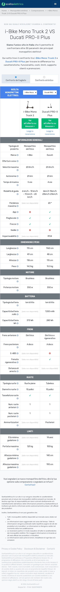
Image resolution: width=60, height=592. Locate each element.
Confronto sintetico (44, 80)
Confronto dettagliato (16, 80)
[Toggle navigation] (55, 4)
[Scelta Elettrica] (12, 4)
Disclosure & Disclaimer (34, 549)
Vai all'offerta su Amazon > (30, 123)
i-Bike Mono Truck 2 (45, 58)
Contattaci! (30, 485)
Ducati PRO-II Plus (15, 61)
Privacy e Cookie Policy (12, 549)
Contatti (51, 549)
